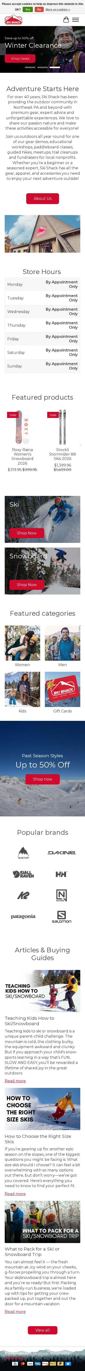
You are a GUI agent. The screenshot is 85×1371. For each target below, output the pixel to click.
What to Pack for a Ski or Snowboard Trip (32, 1251)
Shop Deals (20, 58)
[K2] (23, 896)
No (39, 9)
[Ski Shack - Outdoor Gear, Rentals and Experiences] (13, 19)
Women (22, 665)
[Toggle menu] (75, 19)
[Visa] (30, 1364)
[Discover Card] (45, 1364)
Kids (22, 711)
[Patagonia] (23, 917)
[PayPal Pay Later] (60, 1364)
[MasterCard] (23, 1364)
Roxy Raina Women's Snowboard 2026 (23, 457)
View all (42, 1330)
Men (62, 665)
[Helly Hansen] (61, 874)
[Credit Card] (15, 1364)
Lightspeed (14, 1357)
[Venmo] (68, 1364)
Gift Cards (62, 711)
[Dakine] (61, 853)
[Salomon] (61, 917)
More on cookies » (58, 9)
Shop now (42, 779)
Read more (15, 1081)
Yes (27, 9)
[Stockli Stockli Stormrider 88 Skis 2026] (62, 427)
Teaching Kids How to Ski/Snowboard (29, 1020)
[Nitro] (61, 896)
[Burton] (23, 853)
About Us (42, 198)
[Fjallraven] (23, 874)
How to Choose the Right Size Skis (38, 1138)
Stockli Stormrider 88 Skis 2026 (62, 454)
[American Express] (38, 1364)
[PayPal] (53, 1364)
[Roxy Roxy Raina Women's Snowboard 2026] (22, 427)
